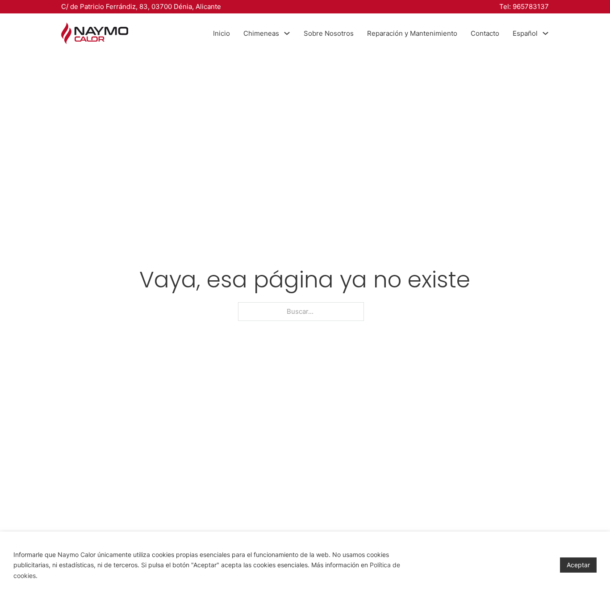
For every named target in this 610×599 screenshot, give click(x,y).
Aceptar (578, 565)
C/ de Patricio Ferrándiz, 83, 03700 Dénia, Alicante (141, 6)
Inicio (221, 33)
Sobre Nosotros (329, 33)
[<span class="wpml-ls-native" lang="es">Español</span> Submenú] (545, 33)
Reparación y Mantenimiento (412, 33)
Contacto (485, 33)
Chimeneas (261, 33)
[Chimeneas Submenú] (287, 33)
